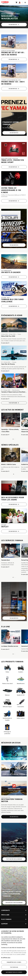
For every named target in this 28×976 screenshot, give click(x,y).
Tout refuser (14, 967)
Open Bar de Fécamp (8, 364)
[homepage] (5, 2)
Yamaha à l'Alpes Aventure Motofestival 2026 (14, 392)
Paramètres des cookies (14, 962)
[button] (25, 2)
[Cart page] (16, 2)
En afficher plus (5, 957)
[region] (14, 952)
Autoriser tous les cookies (14, 972)
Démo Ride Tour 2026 (8, 336)
